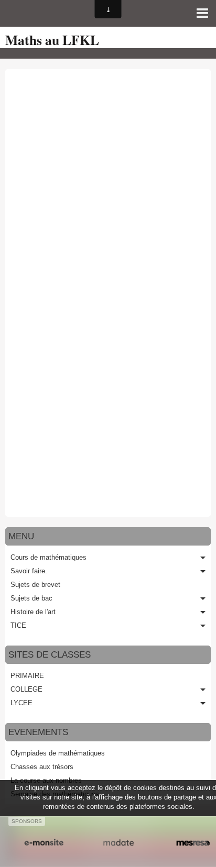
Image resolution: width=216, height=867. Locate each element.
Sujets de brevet (35, 584)
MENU (21, 536)
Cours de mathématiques (48, 557)
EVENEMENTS (38, 732)
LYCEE (21, 703)
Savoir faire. (28, 571)
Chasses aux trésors (41, 767)
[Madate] (118, 842)
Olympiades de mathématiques (57, 753)
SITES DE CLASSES (49, 655)
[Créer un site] (43, 842)
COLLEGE (26, 689)
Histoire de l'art (33, 612)
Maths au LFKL (52, 40)
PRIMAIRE (27, 676)
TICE (18, 625)
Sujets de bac (31, 598)
